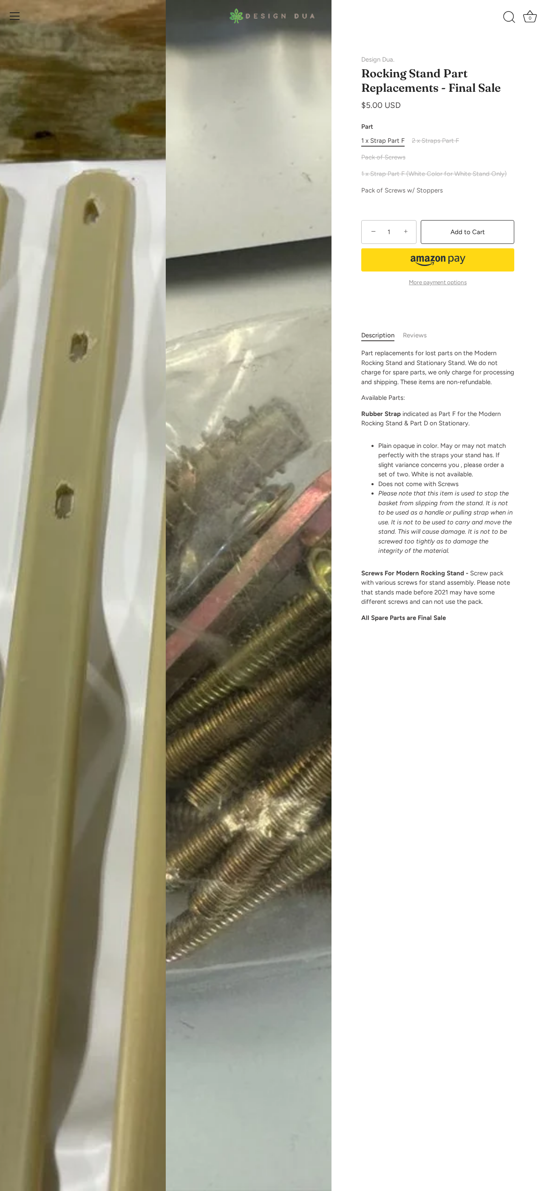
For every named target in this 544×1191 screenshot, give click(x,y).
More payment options (438, 282)
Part (367, 126)
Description (377, 335)
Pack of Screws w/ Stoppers (402, 190)
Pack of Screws (383, 157)
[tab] (382, 335)
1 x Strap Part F (383, 140)
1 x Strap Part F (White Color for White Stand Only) (434, 174)
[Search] (509, 17)
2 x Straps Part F (435, 140)
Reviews (415, 335)
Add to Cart (467, 232)
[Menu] (15, 16)
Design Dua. (377, 59)
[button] (437, 260)
